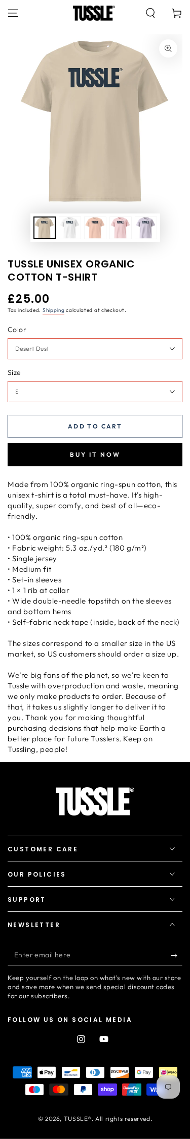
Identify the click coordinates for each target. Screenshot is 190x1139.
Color (17, 329)
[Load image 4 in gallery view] (120, 227)
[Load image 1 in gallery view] (44, 227)
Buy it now (95, 454)
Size (14, 372)
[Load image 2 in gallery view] (70, 227)
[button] (150, 13)
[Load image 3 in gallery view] (95, 227)
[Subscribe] (176, 955)
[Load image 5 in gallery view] (146, 227)
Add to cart (95, 426)
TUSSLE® (78, 1118)
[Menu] (13, 13)
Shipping (54, 310)
